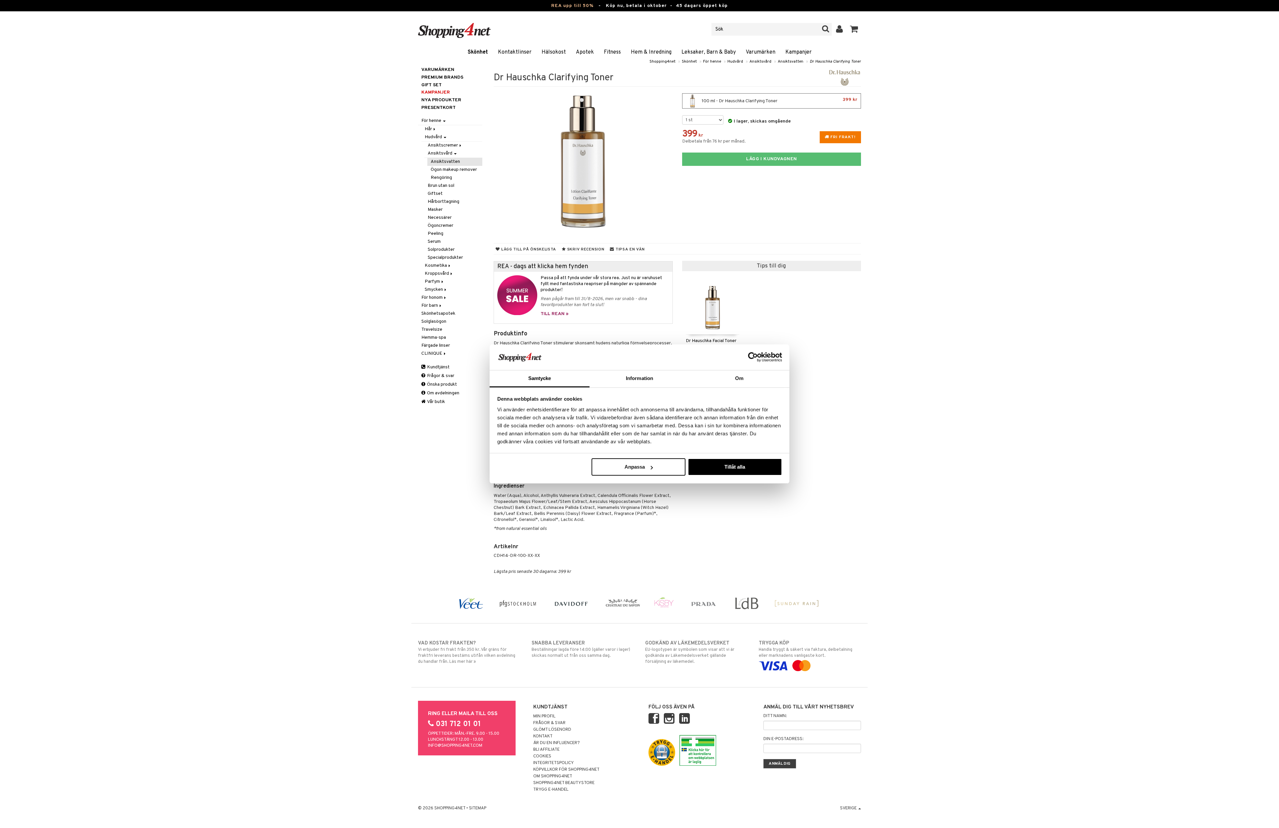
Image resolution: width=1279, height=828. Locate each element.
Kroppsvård (437, 273)
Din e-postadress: (783, 739)
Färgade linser (435, 345)
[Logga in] (839, 29)
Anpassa (635, 467)
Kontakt (543, 736)
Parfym (433, 281)
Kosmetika (436, 265)
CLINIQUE (432, 353)
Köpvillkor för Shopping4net (566, 769)
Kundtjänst (438, 367)
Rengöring (441, 178)
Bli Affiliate (546, 749)
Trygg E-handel (551, 789)
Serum (434, 241)
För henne (712, 61)
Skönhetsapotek (438, 313)
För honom (432, 297)
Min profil (544, 716)
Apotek (585, 52)
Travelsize (431, 329)
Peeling (435, 233)
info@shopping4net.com (455, 745)
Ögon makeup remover (454, 170)
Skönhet (478, 52)
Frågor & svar (440, 376)
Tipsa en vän (629, 249)
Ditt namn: (775, 716)
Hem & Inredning (651, 52)
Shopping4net (662, 61)
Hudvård (735, 61)
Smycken (434, 289)
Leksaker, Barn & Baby (708, 52)
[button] (854, 29)
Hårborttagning (443, 202)
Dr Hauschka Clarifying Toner (835, 61)
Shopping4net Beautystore (564, 783)
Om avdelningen (442, 393)
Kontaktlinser (515, 52)
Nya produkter (441, 100)
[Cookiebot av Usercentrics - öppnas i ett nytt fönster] (753, 357)
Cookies (542, 756)
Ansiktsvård (760, 61)
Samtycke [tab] (539, 378)
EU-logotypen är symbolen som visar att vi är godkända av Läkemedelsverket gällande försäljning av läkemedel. (689, 652)
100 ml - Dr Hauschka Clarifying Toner (779, 100)
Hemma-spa (433, 337)
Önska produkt (441, 384)
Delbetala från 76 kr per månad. (714, 141)
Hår (429, 129)
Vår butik (435, 402)
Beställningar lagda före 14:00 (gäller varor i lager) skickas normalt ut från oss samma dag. (581, 649)
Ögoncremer (440, 225)
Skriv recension (585, 249)
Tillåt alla (734, 467)
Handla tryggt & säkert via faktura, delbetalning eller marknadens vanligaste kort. (805, 649)
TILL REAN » (555, 314)
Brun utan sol (441, 186)
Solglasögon (433, 321)
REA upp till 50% (572, 6)
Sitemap (477, 808)
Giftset (435, 194)
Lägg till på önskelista (528, 249)
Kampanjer (798, 52)
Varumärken (760, 52)
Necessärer (440, 217)
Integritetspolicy (553, 763)
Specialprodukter (445, 257)
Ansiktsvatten (790, 61)
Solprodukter (441, 249)
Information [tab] (639, 378)
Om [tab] (739, 378)
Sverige (849, 808)
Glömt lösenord (552, 729)
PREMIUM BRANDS (442, 77)
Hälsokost (554, 52)
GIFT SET (431, 85)
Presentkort (438, 108)
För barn (430, 305)
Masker (435, 209)
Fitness (612, 52)
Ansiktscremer (443, 145)
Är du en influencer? (556, 743)
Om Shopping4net (552, 776)
